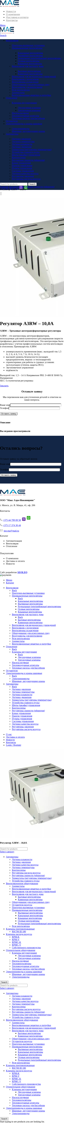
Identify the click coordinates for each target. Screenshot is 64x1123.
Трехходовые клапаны (29, 110)
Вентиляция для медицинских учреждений (34, 76)
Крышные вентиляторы (30, 63)
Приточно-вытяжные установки (28, 45)
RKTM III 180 (19, 931)
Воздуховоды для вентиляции (27, 87)
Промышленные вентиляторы (27, 48)
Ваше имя (5, 405)
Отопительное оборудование (20, 950)
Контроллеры (19, 157)
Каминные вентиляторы (30, 74)
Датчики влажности (22, 144)
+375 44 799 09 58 (12, 520)
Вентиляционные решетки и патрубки (31, 95)
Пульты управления (22, 168)
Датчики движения (21, 147)
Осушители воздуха (22, 905)
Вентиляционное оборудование (22, 883)
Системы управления (23, 171)
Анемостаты (18, 92)
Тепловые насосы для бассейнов (28, 118)
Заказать (4, 385)
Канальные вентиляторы (30, 53)
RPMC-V (16, 945)
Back (14, 590)
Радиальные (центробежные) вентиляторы (39, 58)
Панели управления (22, 165)
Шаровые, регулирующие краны (28, 131)
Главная (4, 186)
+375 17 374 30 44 (12, 525)
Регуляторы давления (23, 176)
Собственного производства (26, 947)
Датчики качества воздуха (25, 173)
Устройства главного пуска (25, 152)
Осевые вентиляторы (28, 61)
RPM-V (15, 939)
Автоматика (15, 186)
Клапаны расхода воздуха (19, 934)
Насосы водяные (20, 113)
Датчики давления (21, 139)
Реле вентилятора (21, 90)
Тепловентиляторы (21, 963)
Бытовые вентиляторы (29, 71)
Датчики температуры (23, 141)
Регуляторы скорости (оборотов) (28, 160)
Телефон (4, 408)
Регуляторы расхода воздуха (26, 179)
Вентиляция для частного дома (27, 66)
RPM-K (15, 937)
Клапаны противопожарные (20, 929)
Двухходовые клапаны (29, 107)
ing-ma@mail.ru (11, 531)
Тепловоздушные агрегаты (25, 115)
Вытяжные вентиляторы (30, 55)
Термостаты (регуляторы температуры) (31, 149)
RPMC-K (16, 942)
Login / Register (13, 745)
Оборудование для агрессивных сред (30, 84)
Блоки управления (21, 163)
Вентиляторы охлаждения (25, 82)
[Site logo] (9, 6)
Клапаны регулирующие (24, 102)
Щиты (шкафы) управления (26, 155)
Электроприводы (20, 128)
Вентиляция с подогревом (25, 79)
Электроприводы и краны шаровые (24, 971)
